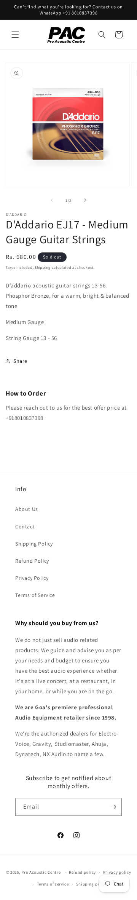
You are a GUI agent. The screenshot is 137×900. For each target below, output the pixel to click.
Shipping (43, 267)
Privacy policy (117, 872)
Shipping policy (92, 884)
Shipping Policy (34, 543)
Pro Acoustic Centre (41, 872)
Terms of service (53, 884)
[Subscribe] (113, 807)
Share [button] (20, 360)
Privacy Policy (31, 577)
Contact (25, 526)
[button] (15, 34)
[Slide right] (85, 200)
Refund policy (82, 872)
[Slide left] (51, 200)
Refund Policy (32, 560)
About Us (26, 509)
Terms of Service (35, 595)
